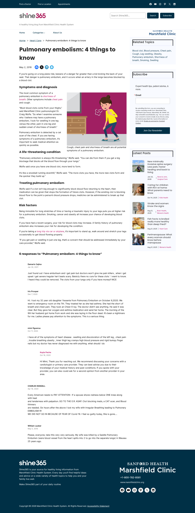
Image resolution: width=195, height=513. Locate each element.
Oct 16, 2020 (45, 355)
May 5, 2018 (33, 429)
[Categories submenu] (44, 32)
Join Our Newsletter (153, 130)
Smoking (144, 60)
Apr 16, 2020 (33, 389)
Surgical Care (162, 179)
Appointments (64, 4)
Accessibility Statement (98, 506)
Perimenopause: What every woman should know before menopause (160, 238)
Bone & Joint (162, 177)
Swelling (154, 60)
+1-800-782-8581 (130, 477)
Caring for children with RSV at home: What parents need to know (160, 189)
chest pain (57, 99)
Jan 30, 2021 (33, 267)
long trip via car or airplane (50, 231)
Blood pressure (151, 50)
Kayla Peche (45, 352)
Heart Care (35, 40)
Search (153, 15)
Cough (135, 53)
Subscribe (167, 15)
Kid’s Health (163, 198)
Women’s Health (163, 213)
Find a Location (44, 4)
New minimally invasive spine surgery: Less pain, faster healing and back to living (160, 167)
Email (138, 95)
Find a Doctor (25, 4)
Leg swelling (146, 53)
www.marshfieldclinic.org (132, 482)
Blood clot (137, 50)
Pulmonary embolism (142, 57)
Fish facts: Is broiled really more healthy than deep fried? (158, 222)
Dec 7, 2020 (32, 294)
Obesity (157, 53)
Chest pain (165, 50)
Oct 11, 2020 (33, 331)
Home (22, 40)
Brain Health (161, 211)
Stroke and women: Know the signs (158, 204)
